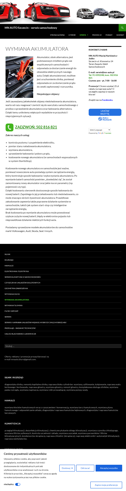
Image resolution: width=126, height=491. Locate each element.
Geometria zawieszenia (16, 288)
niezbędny (9, 484)
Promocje (97, 35)
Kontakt (120, 35)
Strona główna (57, 35)
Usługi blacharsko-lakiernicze (20, 334)
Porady (109, 35)
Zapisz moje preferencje (106, 485)
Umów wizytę (105, 112)
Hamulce (9, 265)
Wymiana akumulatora (17, 300)
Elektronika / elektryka (17, 271)
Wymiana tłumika (13, 305)
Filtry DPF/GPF (11, 311)
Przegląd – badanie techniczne (20, 328)
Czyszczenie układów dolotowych (22, 283)
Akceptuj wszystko (109, 468)
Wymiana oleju (12, 294)
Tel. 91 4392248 (96, 75)
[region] (63, 470)
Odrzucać (85, 468)
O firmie (72, 35)
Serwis (8, 317)
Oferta (83, 35)
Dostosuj (66, 468)
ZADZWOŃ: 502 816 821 (36, 127)
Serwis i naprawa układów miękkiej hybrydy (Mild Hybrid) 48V (35, 322)
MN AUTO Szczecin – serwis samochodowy (31, 27)
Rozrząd (9, 260)
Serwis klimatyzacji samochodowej (23, 277)
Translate (107, 133)
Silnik (7, 254)
